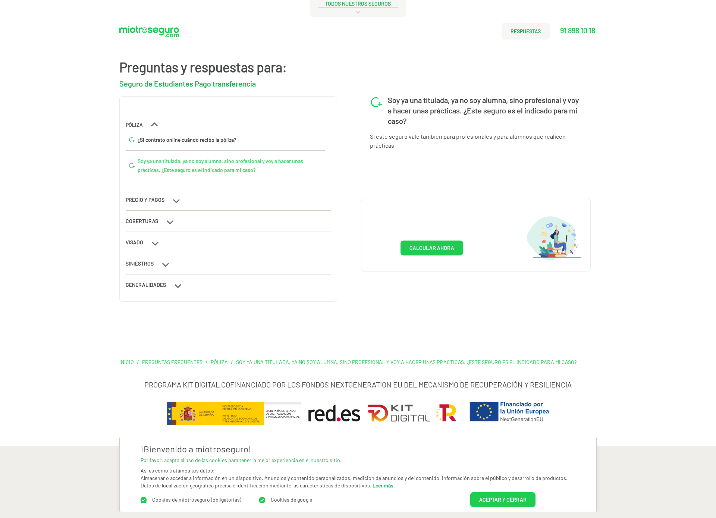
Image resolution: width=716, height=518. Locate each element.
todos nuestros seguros (358, 3)
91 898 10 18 (577, 30)
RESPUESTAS (526, 31)
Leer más (383, 485)
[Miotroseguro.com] (149, 34)
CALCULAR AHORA (431, 248)
